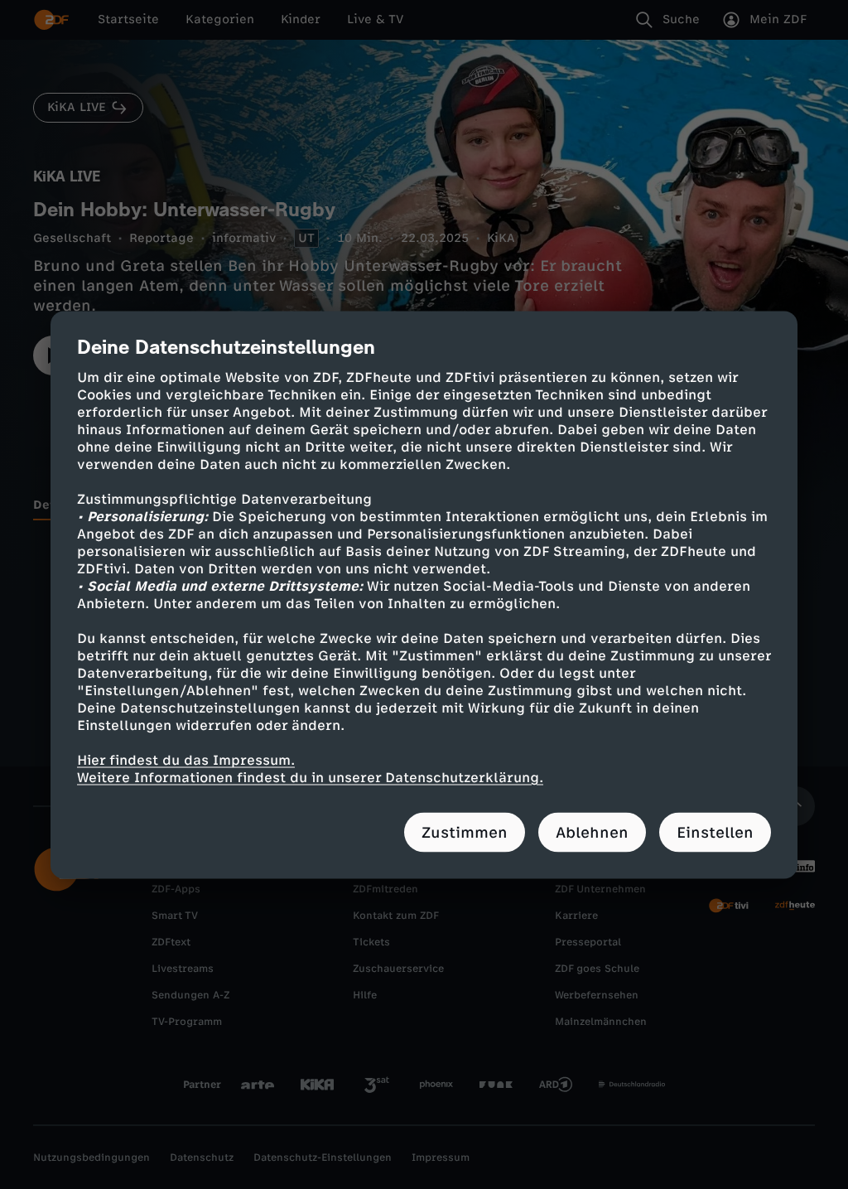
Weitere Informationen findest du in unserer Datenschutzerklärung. (310, 777)
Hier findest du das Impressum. (186, 759)
